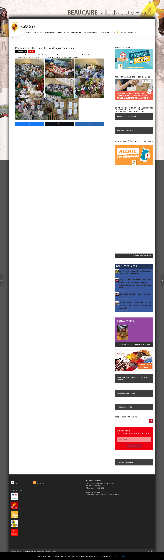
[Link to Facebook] (145, 551)
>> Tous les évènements (142, 256)
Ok (115, 556)
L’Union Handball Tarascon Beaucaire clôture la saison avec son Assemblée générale (135, 305)
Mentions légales (51, 551)
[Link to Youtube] (151, 551)
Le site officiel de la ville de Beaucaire (33, 551)
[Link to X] (148, 551)
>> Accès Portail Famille (127, 393)
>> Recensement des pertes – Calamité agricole (132, 378)
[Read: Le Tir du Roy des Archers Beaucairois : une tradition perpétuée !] (117, 271)
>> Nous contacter (125, 130)
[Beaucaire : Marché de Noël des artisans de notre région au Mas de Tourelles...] (162, 280)
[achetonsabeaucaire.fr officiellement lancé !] (1, 280)
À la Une (31, 51)
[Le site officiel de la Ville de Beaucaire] (23, 26)
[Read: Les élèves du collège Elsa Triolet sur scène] (117, 294)
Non (123, 556)
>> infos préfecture (125, 462)
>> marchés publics (125, 407)
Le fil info (14, 37)
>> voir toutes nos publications (135, 344)
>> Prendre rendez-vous (126, 117)
